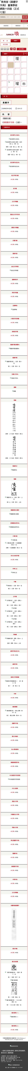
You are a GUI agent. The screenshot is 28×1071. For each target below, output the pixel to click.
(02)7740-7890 (9, 1060)
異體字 (15, 40)
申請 (16, 179)
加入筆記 (21, 49)
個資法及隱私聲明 (8, 1051)
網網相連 (10, 1053)
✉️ (14, 48)
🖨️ (11, 48)
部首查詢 (6, 25)
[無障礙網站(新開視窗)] (14, 1064)
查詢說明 (24, 21)
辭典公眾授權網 (20, 1051)
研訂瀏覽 (5, 44)
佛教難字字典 (8, 122)
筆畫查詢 (18, 25)
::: (0, 35)
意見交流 (4, 1053)
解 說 (5, 40)
